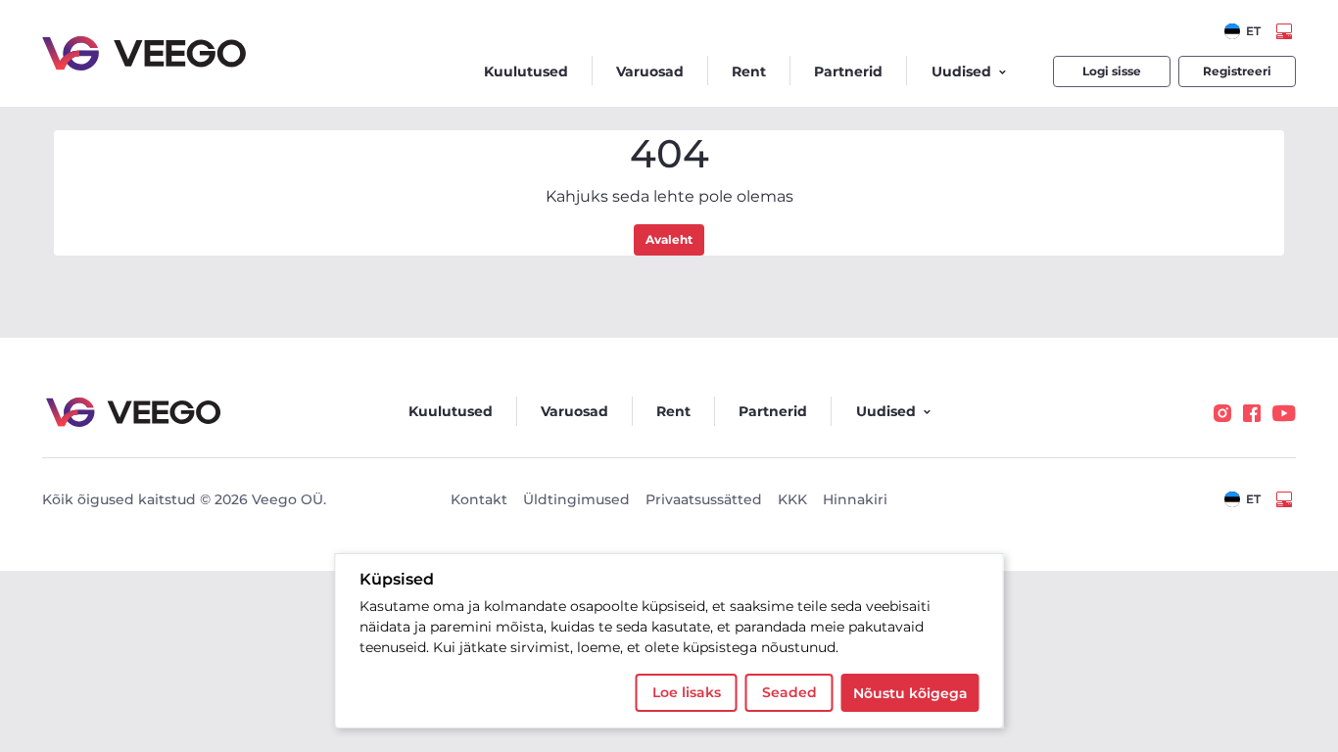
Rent (749, 71)
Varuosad (650, 71)
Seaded (789, 692)
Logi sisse (1111, 71)
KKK (792, 499)
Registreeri (1237, 71)
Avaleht (669, 239)
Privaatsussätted (703, 499)
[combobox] (1242, 31)
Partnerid (848, 71)
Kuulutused (526, 71)
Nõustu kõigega (910, 693)
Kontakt (479, 499)
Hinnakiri (855, 499)
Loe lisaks (686, 692)
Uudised (961, 71)
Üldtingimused (576, 499)
